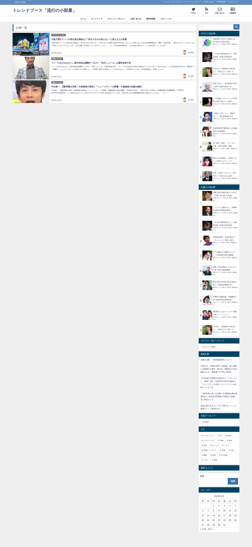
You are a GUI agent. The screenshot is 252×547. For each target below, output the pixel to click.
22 (213, 520)
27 (203, 525)
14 (208, 515)
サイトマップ (177, 2)
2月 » (210, 529)
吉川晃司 (191, 52)
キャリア (215, 445)
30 (219, 525)
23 (219, 520)
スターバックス (209, 440)
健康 (205, 455)
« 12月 (203, 529)
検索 (202, 476)
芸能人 (229, 435)
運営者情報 (221, 2)
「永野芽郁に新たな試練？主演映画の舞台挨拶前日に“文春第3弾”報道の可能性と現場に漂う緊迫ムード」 (219, 396)
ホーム (167, 2)
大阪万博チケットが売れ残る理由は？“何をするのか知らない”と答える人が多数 (89, 39)
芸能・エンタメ (57, 58)
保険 (221, 440)
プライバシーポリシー (193, 2)
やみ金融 (224, 455)
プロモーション (209, 435)
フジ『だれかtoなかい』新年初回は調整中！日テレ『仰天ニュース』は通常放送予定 (91, 63)
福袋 (215, 460)
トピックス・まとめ (58, 35)
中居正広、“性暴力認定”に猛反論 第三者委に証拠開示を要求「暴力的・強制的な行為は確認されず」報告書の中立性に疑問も (219, 369)
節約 (230, 440)
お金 (232, 450)
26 (235, 520)
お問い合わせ (209, 2)
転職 (214, 455)
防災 (205, 445)
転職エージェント (210, 450)
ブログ (206, 460)
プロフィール (233, 2)
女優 (223, 450)
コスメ (226, 445)
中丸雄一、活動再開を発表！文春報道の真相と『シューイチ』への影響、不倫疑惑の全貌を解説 (96, 86)
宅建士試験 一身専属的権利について (216, 360)
